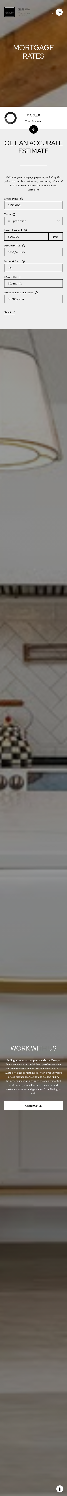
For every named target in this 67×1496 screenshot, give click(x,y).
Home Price (11, 198)
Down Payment (13, 230)
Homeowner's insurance (18, 292)
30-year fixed (17, 221)
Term (7, 214)
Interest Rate (12, 261)
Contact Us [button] (33, 1105)
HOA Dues (10, 276)
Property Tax (12, 245)
